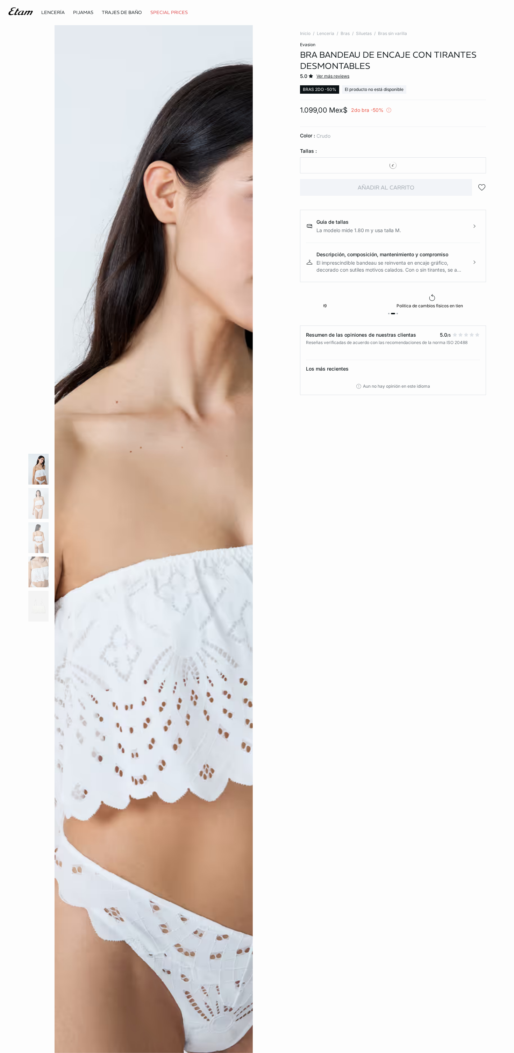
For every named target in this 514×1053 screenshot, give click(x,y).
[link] (169, 12)
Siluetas (364, 33)
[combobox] (393, 165)
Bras (345, 33)
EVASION (307, 44)
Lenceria (325, 33)
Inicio (305, 33)
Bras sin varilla (392, 33)
